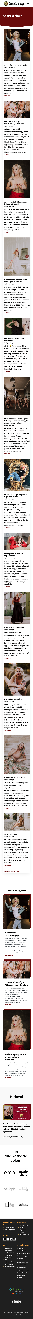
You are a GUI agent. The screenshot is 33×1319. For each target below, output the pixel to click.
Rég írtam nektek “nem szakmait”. (14, 339)
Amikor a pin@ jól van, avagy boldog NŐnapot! (16, 203)
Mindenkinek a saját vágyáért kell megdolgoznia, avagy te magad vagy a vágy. (16, 421)
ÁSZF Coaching (9, 1262)
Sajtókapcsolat (9, 1264)
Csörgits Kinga (9, 206)
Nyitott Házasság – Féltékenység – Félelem (14, 123)
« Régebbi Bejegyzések (12, 871)
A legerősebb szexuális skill (15, 777)
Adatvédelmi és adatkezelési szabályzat (10, 1255)
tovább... (7, 96)
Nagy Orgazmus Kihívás (23, 1230)
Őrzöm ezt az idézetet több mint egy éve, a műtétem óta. (16, 281)
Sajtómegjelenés (10, 1266)
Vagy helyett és (10, 834)
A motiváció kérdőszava (14, 627)
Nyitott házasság (9, 67)
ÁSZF (6, 1260)
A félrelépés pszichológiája (15, 65)
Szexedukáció (24, 1225)
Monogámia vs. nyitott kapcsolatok (13, 554)
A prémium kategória (13, 699)
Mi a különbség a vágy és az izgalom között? (15, 496)
